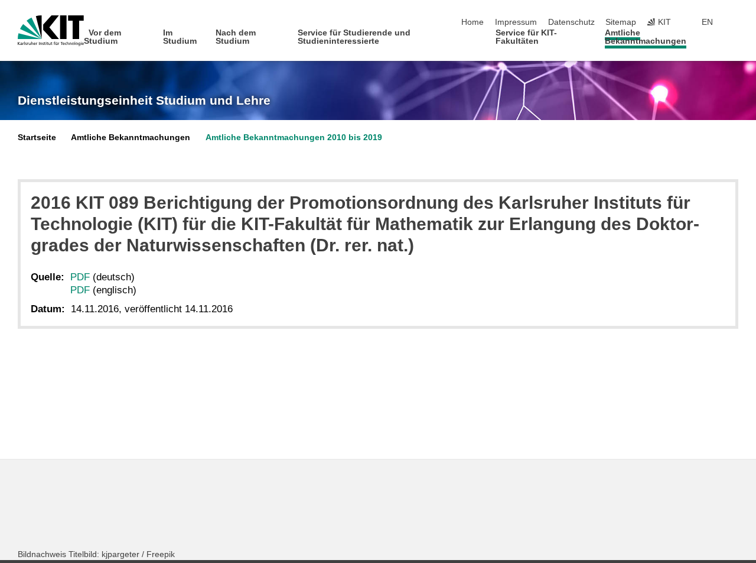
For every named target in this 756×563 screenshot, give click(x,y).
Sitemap (620, 22)
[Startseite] (734, 40)
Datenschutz (571, 22)
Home (472, 22)
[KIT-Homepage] (51, 30)
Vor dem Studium (103, 37)
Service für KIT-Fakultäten (526, 37)
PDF (80, 277)
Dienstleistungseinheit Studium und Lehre (144, 100)
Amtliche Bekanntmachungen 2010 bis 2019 (294, 137)
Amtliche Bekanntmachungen (645, 37)
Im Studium (180, 37)
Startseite (37, 137)
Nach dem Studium (236, 37)
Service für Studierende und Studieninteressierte (354, 37)
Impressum (516, 22)
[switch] (734, 22)
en (707, 22)
